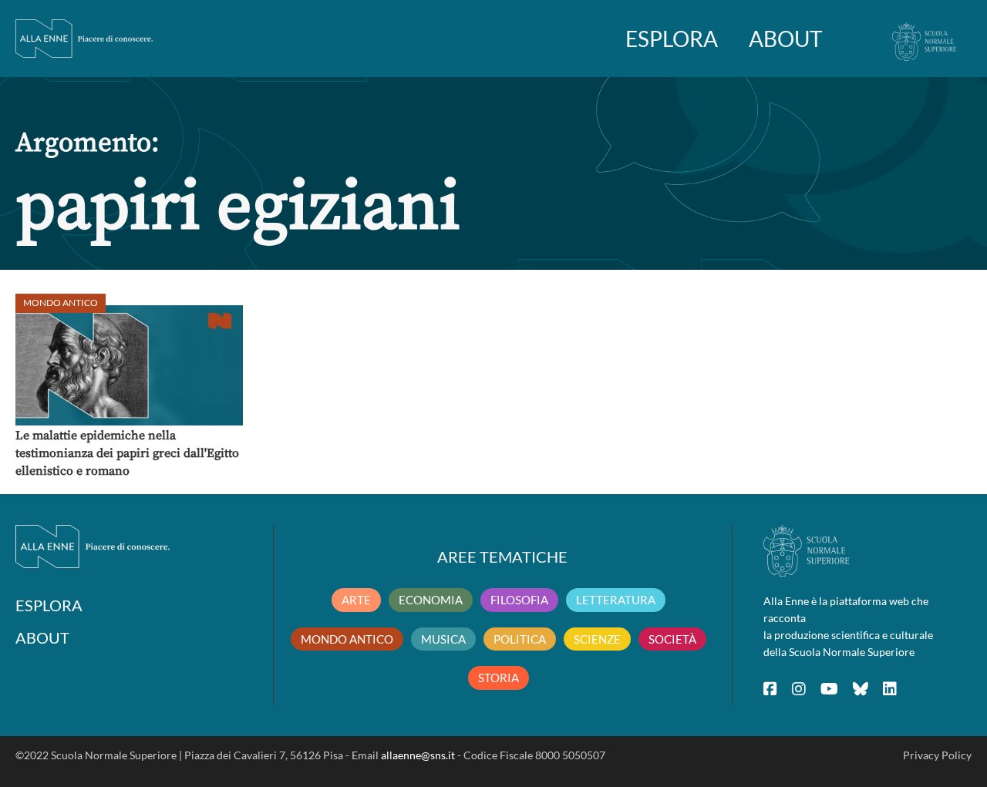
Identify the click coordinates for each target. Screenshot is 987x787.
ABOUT (786, 38)
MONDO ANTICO (347, 639)
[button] (129, 365)
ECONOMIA (431, 600)
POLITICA (520, 639)
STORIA (498, 677)
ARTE (356, 600)
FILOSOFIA (519, 600)
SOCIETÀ (672, 639)
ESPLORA (671, 38)
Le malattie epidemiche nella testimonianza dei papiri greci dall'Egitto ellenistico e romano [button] (127, 453)
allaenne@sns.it (418, 755)
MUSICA (443, 639)
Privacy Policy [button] (937, 755)
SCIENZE (597, 639)
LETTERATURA (615, 600)
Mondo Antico (60, 302)
